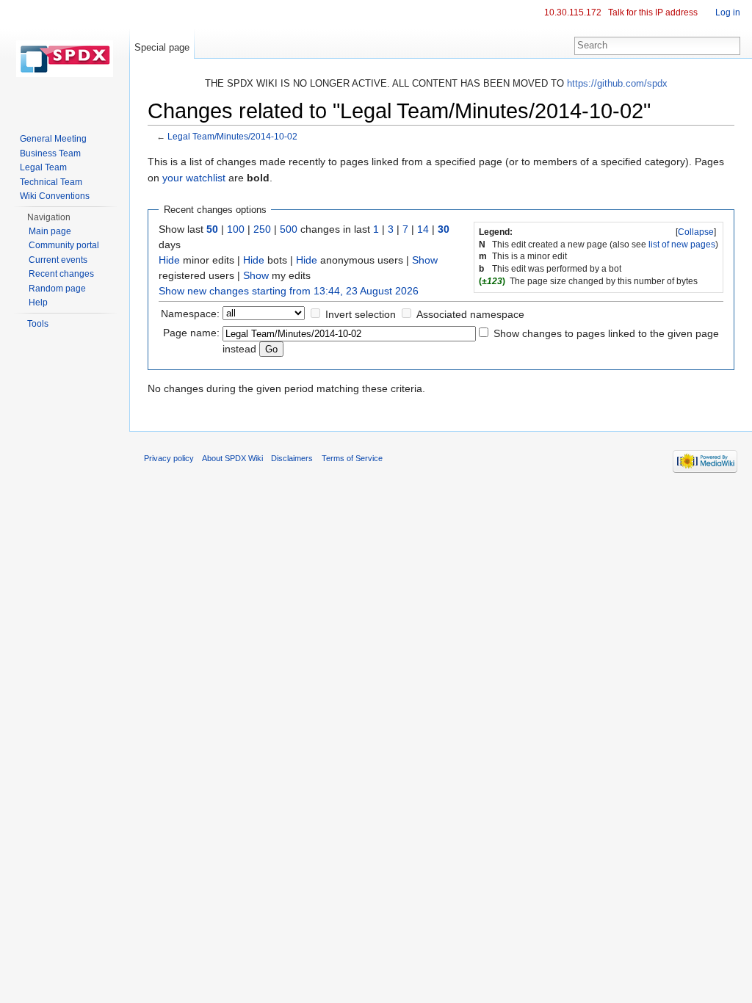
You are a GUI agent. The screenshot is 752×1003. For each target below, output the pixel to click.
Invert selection (360, 314)
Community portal (64, 245)
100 (236, 229)
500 (288, 229)
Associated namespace (470, 314)
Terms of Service (352, 458)
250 (262, 229)
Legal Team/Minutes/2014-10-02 (232, 136)
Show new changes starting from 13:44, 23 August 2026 (289, 291)
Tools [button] (37, 324)
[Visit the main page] (64, 58)
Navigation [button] (48, 217)
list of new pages (681, 244)
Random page (57, 288)
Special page (161, 47)
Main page (50, 231)
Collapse (696, 232)
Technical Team (51, 182)
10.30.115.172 (572, 12)
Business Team (50, 153)
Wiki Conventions (55, 196)
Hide (169, 260)
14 (423, 229)
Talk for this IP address (653, 12)
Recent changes (61, 274)
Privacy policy (169, 458)
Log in (727, 12)
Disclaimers (292, 458)
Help (38, 302)
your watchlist (193, 178)
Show (425, 260)
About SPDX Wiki (232, 458)
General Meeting (53, 139)
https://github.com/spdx (617, 83)
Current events (58, 260)
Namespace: (190, 313)
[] (695, 232)
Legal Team (43, 167)
